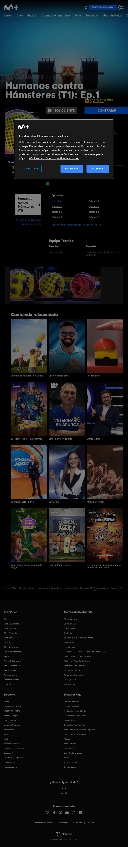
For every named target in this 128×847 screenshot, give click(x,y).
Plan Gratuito (112, 15)
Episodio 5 (57, 211)
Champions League (12, 706)
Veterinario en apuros (60, 438)
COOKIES (90, 823)
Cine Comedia (10, 633)
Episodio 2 (94, 201)
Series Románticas (12, 666)
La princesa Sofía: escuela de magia (26, 566)
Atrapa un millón (95, 501)
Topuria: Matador (12, 743)
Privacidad (77, 823)
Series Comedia (11, 670)
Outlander (68, 633)
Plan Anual (69, 748)
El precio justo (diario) (22, 501)
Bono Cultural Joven (73, 753)
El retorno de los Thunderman (27, 438)
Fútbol (31, 15)
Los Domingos (70, 628)
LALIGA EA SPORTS (12, 711)
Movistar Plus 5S (71, 684)
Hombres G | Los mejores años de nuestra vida (85, 652)
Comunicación (70, 767)
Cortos (7, 642)
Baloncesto (9, 729)
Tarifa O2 (68, 757)
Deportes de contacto (14, 748)
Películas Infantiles (12, 652)
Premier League (11, 716)
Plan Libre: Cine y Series (75, 734)
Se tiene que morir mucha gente (78, 638)
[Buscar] (85, 7)
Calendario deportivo (55, 15)
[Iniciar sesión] (121, 7)
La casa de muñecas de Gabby (27, 375)
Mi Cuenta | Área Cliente (75, 711)
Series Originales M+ (13, 661)
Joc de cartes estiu (59, 375)
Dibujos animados (72, 670)
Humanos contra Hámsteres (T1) (26, 205)
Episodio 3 (57, 206)
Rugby (6, 739)
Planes (67, 739)
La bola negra (70, 624)
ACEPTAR (98, 168)
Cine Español (10, 628)
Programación (10, 767)
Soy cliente (64, 111)
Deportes (92, 15)
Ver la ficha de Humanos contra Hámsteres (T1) (76, 224)
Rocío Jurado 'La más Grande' (77, 656)
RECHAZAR (72, 168)
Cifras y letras (94, 438)
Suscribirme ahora (103, 7)
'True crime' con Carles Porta (77, 661)
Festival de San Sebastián (75, 666)
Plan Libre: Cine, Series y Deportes (79, 729)
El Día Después (10, 720)
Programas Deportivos (74, 675)
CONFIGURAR (30, 168)
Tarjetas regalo (71, 762)
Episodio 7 (57, 217)
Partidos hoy (9, 762)
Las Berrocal (69, 647)
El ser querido (70, 619)
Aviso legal (63, 823)
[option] (22, 285)
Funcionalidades (71, 706)
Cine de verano (11, 647)
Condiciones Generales (74, 716)
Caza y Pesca (70, 680)
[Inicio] (12, 7)
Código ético (69, 720)
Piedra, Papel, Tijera (59, 565)
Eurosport (8, 753)
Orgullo (7, 684)
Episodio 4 (94, 206)
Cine (20, 15)
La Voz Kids (54, 501)
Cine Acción (9, 638)
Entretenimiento (11, 680)
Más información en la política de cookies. (54, 158)
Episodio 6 (94, 211)
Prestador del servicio (44, 823)
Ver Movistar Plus (71, 702)
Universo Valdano (12, 725)
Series (8, 15)
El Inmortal (69, 642)
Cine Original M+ (11, 624)
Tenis (77, 15)
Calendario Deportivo (14, 757)
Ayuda (64, 793)
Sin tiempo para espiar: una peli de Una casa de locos (104, 566)
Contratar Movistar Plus (74, 725)
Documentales (10, 675)
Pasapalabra (93, 375)
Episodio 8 (94, 217)
